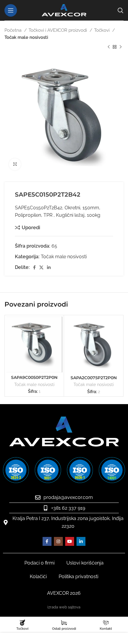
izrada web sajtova (63, 607)
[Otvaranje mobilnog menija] (10, 10)
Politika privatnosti (78, 576)
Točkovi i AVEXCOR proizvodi (58, 30)
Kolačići (38, 576)
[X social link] (41, 267)
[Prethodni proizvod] (109, 47)
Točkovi (102, 30)
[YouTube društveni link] (69, 541)
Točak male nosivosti (26, 37)
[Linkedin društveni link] (48, 267)
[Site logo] (64, 10)
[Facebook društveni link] (34, 267)
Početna (13, 30)
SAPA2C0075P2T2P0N (94, 377)
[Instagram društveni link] (58, 541)
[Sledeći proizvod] (121, 47)
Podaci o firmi (39, 563)
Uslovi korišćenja (85, 563)
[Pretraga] (121, 10)
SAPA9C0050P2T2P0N (34, 377)
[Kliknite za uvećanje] (15, 164)
